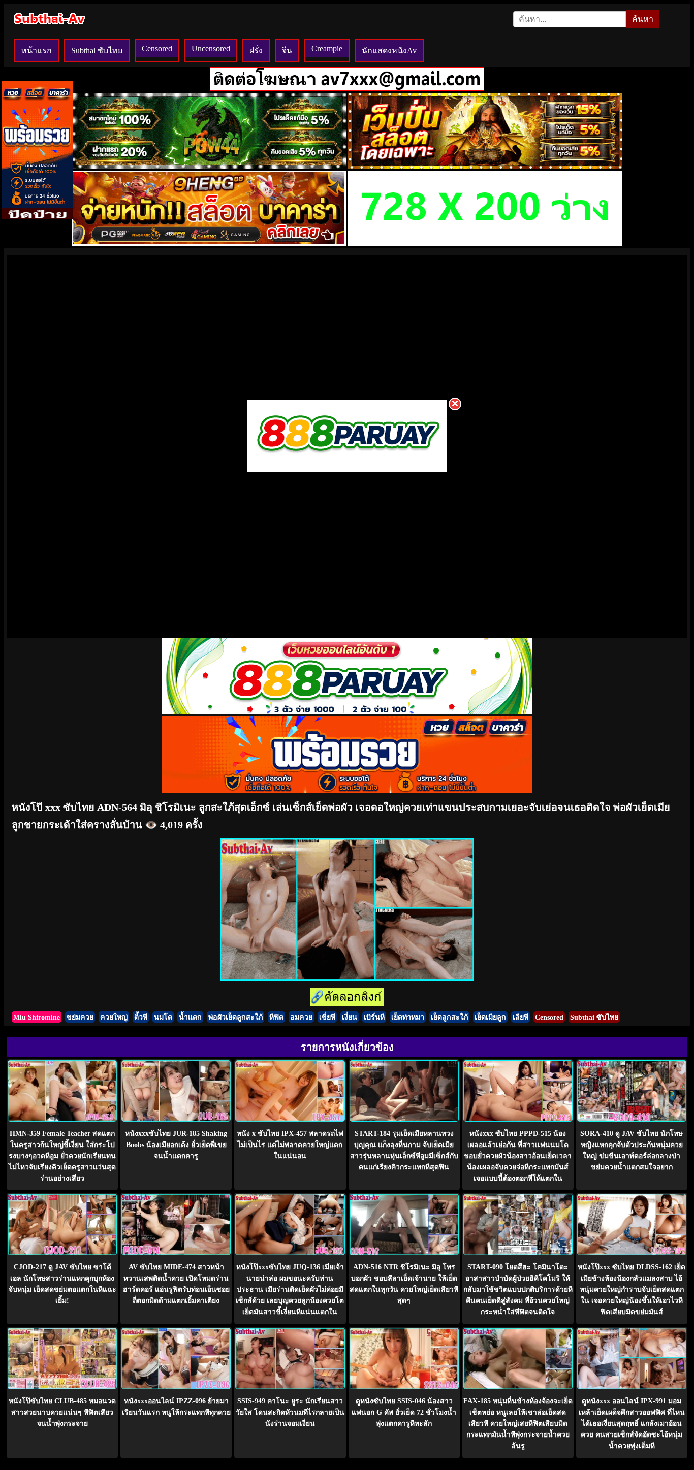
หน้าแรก (36, 50)
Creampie (326, 48)
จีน (287, 50)
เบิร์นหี (374, 1017)
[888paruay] (347, 471)
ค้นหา (642, 19)
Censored (157, 48)
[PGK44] (485, 165)
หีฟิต (276, 1017)
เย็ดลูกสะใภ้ (449, 1017)
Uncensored (211, 48)
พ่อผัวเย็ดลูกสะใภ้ (235, 1017)
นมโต (163, 1017)
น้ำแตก (190, 1017)
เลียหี (520, 1017)
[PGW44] (209, 165)
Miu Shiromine (36, 1017)
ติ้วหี (140, 1017)
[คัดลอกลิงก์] (347, 997)
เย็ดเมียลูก (490, 1017)
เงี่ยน (349, 1017)
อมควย (301, 1017)
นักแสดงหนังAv (389, 50)
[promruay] (347, 790)
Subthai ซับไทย (96, 50)
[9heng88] (209, 243)
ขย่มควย (80, 1017)
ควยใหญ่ (114, 1017)
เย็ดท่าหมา (407, 1017)
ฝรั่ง (256, 50)
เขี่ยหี (327, 1017)
